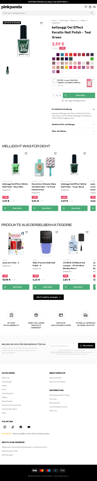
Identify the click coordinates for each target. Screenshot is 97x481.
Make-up (74, 20)
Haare (4, 386)
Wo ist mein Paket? (57, 382)
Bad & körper (7, 401)
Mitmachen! (54, 403)
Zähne (4, 397)
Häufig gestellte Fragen (59, 395)
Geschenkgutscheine (58, 407)
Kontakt (53, 399)
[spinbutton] (56, 95)
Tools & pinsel (7, 393)
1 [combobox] (53, 85)
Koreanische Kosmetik (11, 405)
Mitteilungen (7, 455)
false (4, 413)
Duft (4, 389)
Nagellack (56, 23)
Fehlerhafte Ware (9, 409)
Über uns (53, 411)
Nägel (83, 20)
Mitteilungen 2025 (10, 451)
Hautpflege (7, 382)
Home (55, 20)
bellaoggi (64, 20)
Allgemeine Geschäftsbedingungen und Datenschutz (24, 447)
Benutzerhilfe (55, 378)
